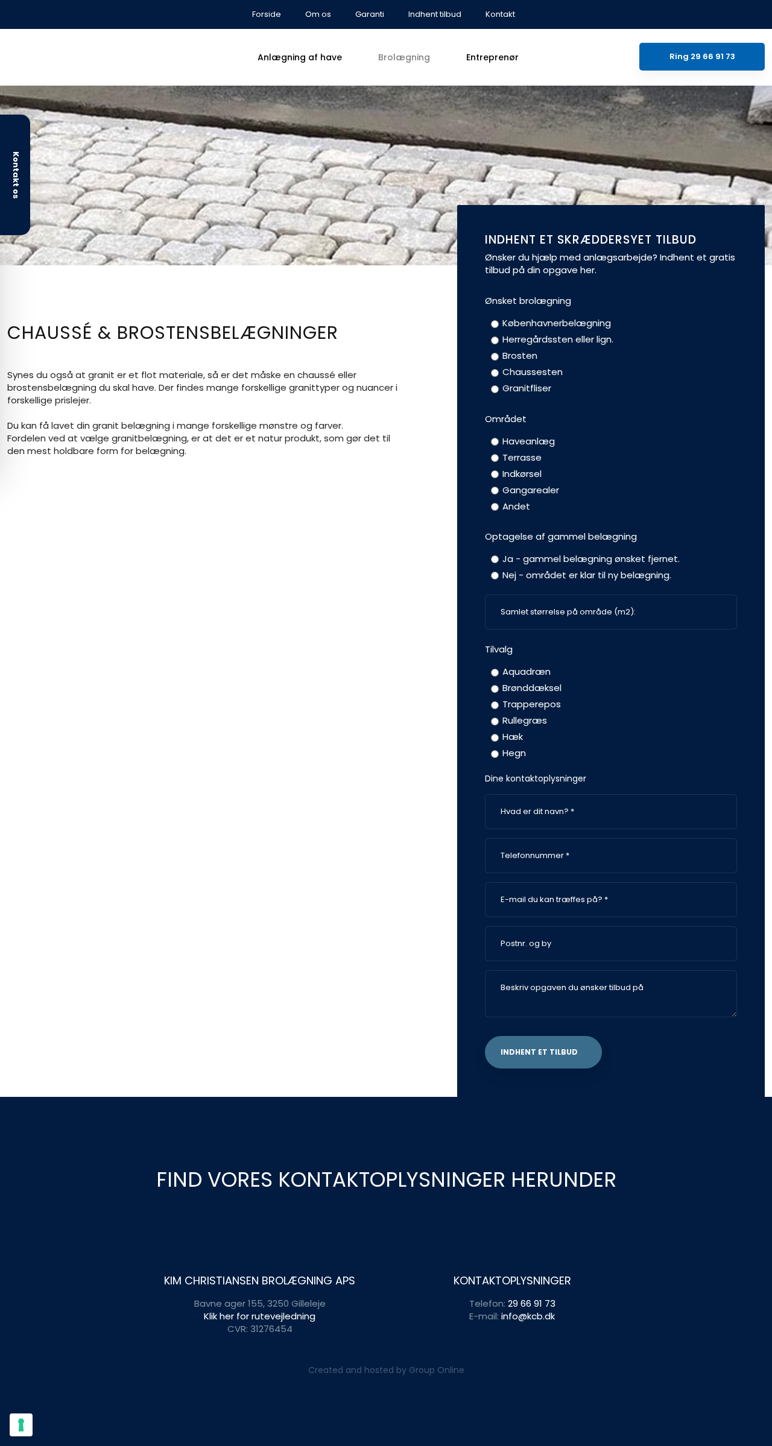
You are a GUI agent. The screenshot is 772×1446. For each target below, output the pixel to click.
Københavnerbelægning (556, 323)
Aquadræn (526, 671)
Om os (318, 14)
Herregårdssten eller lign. (557, 339)
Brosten (519, 355)
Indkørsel (522, 473)
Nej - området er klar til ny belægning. (586, 575)
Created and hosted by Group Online (386, 1370)
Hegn (514, 753)
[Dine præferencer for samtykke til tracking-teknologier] (21, 1424)
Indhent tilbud (434, 14)
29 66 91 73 (531, 1303)
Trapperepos (531, 704)
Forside (266, 14)
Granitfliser (526, 388)
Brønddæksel (532, 687)
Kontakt (500, 14)
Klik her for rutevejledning (259, 1316)
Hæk (512, 736)
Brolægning (404, 57)
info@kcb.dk (528, 1316)
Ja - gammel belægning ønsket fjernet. (591, 558)
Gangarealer (530, 490)
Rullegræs (524, 720)
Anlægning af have (300, 57)
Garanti (369, 14)
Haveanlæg (528, 441)
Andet (516, 506)
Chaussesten (532, 371)
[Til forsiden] (96, 57)
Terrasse (522, 457)
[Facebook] (758, 13)
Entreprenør (492, 57)
